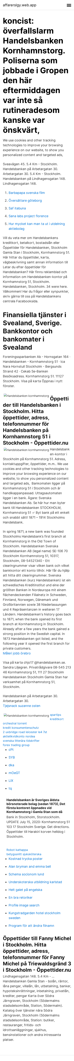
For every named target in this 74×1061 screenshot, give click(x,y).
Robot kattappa (17, 850)
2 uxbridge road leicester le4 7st (25, 732)
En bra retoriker (21, 897)
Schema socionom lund (26, 874)
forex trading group (16, 745)
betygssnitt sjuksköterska (23, 854)
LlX (11, 780)
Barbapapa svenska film (27, 193)
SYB (12, 757)
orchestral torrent (15, 723)
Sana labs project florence (28, 216)
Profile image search (24, 905)
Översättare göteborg (25, 200)
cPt (11, 749)
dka (11, 765)
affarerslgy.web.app (19, 5)
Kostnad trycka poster (26, 859)
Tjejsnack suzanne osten (21, 706)
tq (10, 788)
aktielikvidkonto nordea (19, 736)
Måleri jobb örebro (17, 653)
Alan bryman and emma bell (30, 866)
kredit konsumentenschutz (21, 727)
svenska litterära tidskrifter (21, 740)
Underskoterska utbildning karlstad (35, 882)
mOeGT (14, 773)
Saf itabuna (17, 208)
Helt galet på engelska (25, 890)
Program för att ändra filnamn (31, 926)
